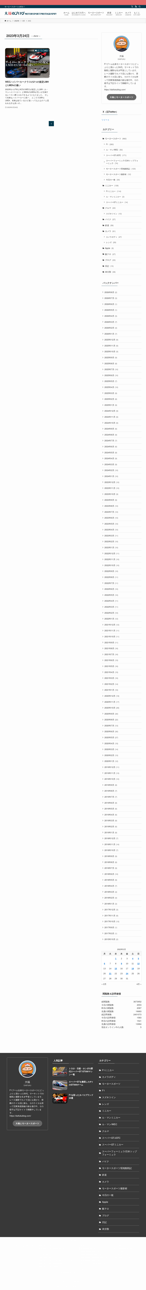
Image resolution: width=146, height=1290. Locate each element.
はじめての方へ (29, 1245)
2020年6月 (111, 731)
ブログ (110, 259)
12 (138, 963)
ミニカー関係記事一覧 (122, 1248)
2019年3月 (111, 820)
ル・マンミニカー (115, 196)
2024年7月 (111, 440)
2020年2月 (111, 755)
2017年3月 (111, 933)
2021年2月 (111, 684)
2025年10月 (111, 351)
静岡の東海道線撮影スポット (93, 1254)
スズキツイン (114, 213)
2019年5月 (111, 808)
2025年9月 (111, 357)
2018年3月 (111, 891)
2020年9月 (111, 713)
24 (127, 973)
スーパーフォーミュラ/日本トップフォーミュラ (122, 162)
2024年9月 (111, 428)
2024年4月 (111, 458)
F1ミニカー (113, 191)
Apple (109, 248)
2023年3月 (111, 535)
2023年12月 (112, 482)
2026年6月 (111, 304)
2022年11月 (112, 559)
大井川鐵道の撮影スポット (92, 1260)
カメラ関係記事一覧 (67, 1272)
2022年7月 (111, 583)
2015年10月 (111, 939)
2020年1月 (111, 761)
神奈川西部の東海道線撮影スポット (95, 1257)
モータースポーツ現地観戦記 (121, 168)
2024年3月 (111, 464)
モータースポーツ (115, 138)
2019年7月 (111, 796)
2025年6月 (111, 375)
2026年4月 (111, 315)
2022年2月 (111, 612)
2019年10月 (112, 778)
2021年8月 (111, 648)
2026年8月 (111, 292)
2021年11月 (112, 630)
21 (110, 973)
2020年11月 (112, 701)
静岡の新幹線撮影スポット (92, 1251)
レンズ (111, 242)
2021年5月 (111, 666)
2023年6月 (111, 517)
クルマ (110, 207)
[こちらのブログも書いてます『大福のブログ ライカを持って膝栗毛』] (73, 2)
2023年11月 (112, 488)
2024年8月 (111, 434)
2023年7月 (111, 511)
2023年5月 (111, 523)
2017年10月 (112, 921)
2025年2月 (111, 399)
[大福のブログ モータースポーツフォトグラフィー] (31, 13)
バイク (110, 219)
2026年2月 (111, 327)
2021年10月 (112, 636)
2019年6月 (111, 802)
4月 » (139, 984)
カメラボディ (114, 237)
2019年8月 (111, 790)
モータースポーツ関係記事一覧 (51, 1248)
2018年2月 (111, 897)
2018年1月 (111, 903)
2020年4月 (111, 743)
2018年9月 (111, 856)
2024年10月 (111, 422)
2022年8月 (111, 577)
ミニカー (111, 185)
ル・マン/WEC (114, 149)
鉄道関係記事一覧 (88, 1248)
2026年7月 (111, 298)
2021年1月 (111, 689)
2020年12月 (112, 695)
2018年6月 (111, 874)
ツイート (106, 119)
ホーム (17, 1245)
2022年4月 (111, 600)
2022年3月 (111, 606)
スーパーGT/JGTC (116, 155)
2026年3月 (111, 321)
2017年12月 (111, 909)
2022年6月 (111, 588)
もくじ (84, 1269)
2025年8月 (111, 363)
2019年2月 (111, 826)
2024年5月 (111, 452)
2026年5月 (111, 309)
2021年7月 (111, 654)
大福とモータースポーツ (121, 97)
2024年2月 (111, 470)
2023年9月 (111, 499)
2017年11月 (111, 915)
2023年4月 (111, 529)
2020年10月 (112, 707)
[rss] (136, 6)
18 (133, 968)
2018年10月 (111, 850)
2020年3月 (111, 749)
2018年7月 (111, 868)
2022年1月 (111, 618)
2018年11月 (112, 844)
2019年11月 (112, 773)
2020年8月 (111, 719)
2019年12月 (112, 767)
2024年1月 (111, 476)
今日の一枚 (113, 179)
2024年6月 (111, 446)
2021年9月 (111, 642)
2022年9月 (111, 571)
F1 (110, 144)
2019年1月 (111, 832)
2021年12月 (112, 624)
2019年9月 (111, 784)
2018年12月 (111, 838)
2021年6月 (111, 660)
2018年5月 (111, 879)
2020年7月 (111, 725)
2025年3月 (111, 393)
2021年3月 (111, 678)
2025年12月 (111, 339)
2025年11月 (111, 345)
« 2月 (104, 984)
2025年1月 (111, 404)
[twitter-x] (132, 6)
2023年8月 (111, 505)
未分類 (110, 271)
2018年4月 (111, 885)
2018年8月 (111, 862)
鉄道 (109, 225)
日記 (109, 265)
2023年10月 (111, 494)
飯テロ (110, 254)
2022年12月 (112, 553)
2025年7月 (111, 369)
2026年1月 (111, 333)
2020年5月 (111, 737)
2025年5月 (111, 381)
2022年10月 (112, 565)
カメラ (110, 231)
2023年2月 (111, 541)
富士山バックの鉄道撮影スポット (95, 1263)
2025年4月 (111, 387)
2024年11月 (111, 416)
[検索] (139, 6)
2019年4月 (111, 814)
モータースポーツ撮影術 (118, 174)
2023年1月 (111, 547)
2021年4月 (111, 672)
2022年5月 (111, 594)
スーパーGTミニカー (117, 202)
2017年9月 (111, 927)
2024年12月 (111, 410)
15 (116, 968)
